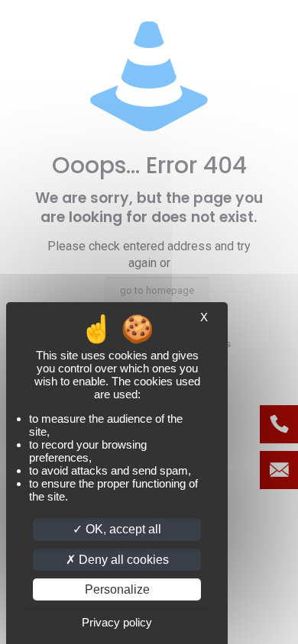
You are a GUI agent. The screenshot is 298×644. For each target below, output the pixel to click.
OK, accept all (122, 529)
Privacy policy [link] (117, 622)
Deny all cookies (122, 559)
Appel (279, 424)
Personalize (117, 589)
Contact (279, 470)
